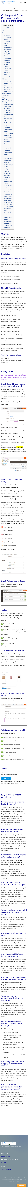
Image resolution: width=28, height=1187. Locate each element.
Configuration (6, 52)
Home (13, 8)
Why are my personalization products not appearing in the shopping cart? (8, 200)
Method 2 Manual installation (7, 43)
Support (4, 98)
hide (8, 27)
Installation (5, 33)
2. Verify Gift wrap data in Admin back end (8, 89)
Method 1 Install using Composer (7, 37)
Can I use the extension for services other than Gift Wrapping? (8, 137)
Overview (5, 31)
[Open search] (21, 2)
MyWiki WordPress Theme (17, 1184)
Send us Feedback (6, 1169)
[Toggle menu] (25, 2)
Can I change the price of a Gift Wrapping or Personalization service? (8, 211)
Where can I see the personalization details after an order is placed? (8, 190)
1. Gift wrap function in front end (8, 83)
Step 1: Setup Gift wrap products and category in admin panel (8, 58)
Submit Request (5, 1162)
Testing (4, 79)
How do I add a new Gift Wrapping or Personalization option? (8, 127)
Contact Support (5, 1156)
